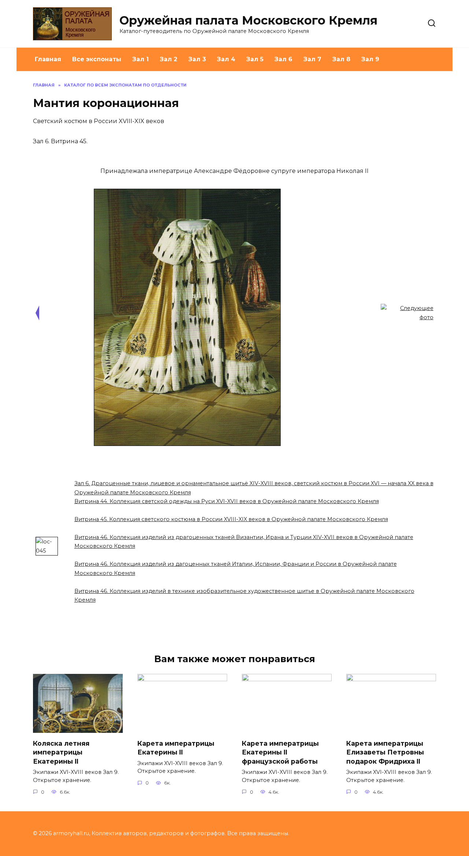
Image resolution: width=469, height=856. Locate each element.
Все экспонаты (96, 59)
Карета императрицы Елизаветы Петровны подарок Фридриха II (385, 752)
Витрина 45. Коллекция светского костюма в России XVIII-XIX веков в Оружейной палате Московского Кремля (231, 519)
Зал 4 (226, 59)
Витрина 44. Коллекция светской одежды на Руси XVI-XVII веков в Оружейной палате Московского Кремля (226, 501)
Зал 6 (283, 59)
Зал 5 (254, 59)
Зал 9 (370, 59)
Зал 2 (168, 59)
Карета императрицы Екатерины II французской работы (280, 752)
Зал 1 (140, 59)
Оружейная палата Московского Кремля (248, 20)
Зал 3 (197, 59)
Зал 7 (312, 59)
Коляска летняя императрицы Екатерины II (61, 752)
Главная (48, 59)
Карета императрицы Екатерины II (175, 747)
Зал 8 (341, 59)
